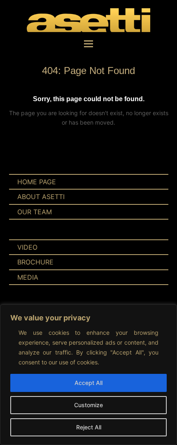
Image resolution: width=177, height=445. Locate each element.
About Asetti (41, 196)
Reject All (88, 427)
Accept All (88, 382)
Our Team (34, 212)
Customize (88, 404)
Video (27, 247)
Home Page (36, 182)
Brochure (35, 262)
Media (27, 277)
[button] (88, 43)
